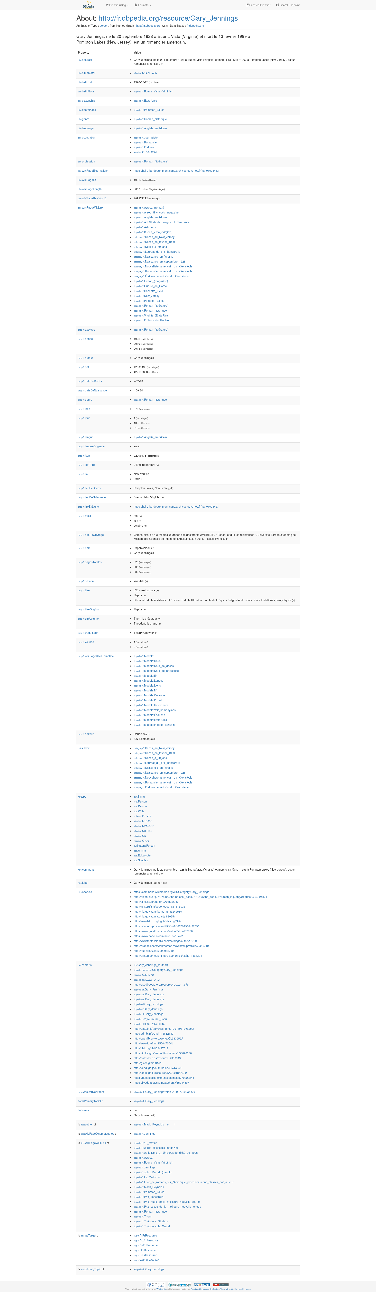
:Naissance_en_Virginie (154, 256)
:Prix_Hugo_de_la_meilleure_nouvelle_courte (167, 1202)
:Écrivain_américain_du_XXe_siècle (161, 276)
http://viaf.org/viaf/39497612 (151, 1048)
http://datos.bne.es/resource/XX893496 (158, 1058)
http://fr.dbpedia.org (148, 25)
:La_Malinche (147, 1177)
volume (86, 642)
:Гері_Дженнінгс (149, 1024)
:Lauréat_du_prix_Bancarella (157, 252)
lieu (83, 474)
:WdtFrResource (146, 1260)
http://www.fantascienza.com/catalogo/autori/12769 (165, 941)
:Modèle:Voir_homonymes (155, 710)
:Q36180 (143, 831)
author (87, 1124)
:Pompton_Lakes (149, 110)
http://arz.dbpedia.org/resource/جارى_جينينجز (161, 984)
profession (86, 161)
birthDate (85, 82)
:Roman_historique (150, 119)
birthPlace (86, 91)
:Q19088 (143, 821)
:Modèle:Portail (148, 700)
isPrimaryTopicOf (90, 1101)
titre (84, 590)
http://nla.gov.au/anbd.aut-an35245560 (158, 911)
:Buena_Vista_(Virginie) (153, 91)
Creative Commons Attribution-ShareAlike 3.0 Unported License (221, 1289)
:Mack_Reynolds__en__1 (154, 1124)
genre (83, 119)
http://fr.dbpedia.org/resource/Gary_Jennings (168, 18)
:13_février (145, 1143)
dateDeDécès (90, 381)
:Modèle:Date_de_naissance (156, 671)
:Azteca (143, 1157)
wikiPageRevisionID (92, 198)
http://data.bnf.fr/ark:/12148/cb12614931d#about (164, 1028)
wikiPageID (87, 180)
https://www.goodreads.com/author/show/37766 (163, 931)
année (85, 339)
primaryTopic (91, 1269)
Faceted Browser (259, 5)
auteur (85, 358)
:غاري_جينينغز (147, 979)
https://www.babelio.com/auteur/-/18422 (158, 936)
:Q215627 (144, 826)
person (104, 25)
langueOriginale (91, 446)
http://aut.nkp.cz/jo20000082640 (154, 951)
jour (84, 418)
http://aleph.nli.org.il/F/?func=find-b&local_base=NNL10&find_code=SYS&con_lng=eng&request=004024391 (200, 897)
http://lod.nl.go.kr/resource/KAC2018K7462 (160, 1073)
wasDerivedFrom (91, 1092)
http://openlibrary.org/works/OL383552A (158, 1038)
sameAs (85, 965)
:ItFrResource (145, 1250)
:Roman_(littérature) (151, 161)
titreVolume (88, 618)
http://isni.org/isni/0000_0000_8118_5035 (159, 906)
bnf (83, 367)
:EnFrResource (146, 1245)
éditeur (86, 734)
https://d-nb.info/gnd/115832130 (154, 1033)
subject (84, 748)
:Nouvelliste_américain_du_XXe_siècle (163, 266)
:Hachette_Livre (148, 291)
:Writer (140, 811)
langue (85, 437)
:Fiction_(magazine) (151, 281)
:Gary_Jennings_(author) (151, 965)
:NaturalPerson (144, 845)
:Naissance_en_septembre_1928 (159, 261)
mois (84, 516)
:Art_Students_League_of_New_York (161, 222)
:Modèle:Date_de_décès (154, 666)
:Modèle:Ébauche (149, 715)
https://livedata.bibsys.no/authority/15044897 (161, 1082)
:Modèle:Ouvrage (149, 695)
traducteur (88, 633)
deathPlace (87, 110)
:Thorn (143, 1216)
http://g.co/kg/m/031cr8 (148, 1063)
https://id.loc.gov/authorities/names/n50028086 (163, 1053)
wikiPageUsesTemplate (96, 656)
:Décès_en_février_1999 (154, 242)
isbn (84, 409)
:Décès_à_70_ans (150, 247)
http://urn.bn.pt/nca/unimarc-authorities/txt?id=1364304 (168, 956)
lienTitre (86, 465)
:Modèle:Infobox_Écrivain (154, 725)
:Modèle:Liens (147, 685)
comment (86, 869)
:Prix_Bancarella (149, 1197)
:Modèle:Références (151, 705)
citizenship (86, 100)
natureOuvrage (91, 535)
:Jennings (144, 1133)
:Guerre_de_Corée (150, 286)
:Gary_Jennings (149, 989)
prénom (86, 581)
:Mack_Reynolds (149, 1187)
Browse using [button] (117, 5)
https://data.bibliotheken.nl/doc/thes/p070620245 (164, 1078)
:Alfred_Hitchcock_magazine (156, 212)
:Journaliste (146, 137)
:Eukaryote (142, 855)
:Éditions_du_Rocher (151, 320)
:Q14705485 (145, 73)
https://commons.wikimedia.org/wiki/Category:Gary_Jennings (171, 892)
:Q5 (140, 836)
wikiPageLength (90, 189)
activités (86, 329)
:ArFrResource (145, 1235)
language (86, 128)
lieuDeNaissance (92, 497)
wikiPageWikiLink (90, 207)
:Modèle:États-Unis (150, 720)
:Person (140, 801)
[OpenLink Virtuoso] (155, 1284)
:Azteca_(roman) (149, 207)
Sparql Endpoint (289, 5)
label (83, 883)
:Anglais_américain (150, 128)
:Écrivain (144, 147)
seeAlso (85, 892)
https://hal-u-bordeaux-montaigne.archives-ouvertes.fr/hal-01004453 (176, 170)
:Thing (139, 796)
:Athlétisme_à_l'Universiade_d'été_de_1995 (166, 1152)
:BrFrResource (145, 1255)
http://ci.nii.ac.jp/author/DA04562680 (156, 902)
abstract (85, 60)
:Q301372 (144, 975)
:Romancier (146, 142)
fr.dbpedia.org (195, 25)
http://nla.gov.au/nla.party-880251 (154, 916)
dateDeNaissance (92, 390)
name (83, 1110)
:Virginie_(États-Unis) (152, 315)
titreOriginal (88, 609)
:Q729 (141, 841)
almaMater (86, 73)
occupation (87, 137)
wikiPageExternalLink (93, 170)
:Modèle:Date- (147, 661)
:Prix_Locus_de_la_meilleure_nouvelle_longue (167, 1206)
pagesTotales (90, 562)
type (82, 796)
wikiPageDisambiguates (97, 1133)
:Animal (140, 850)
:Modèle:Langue (149, 680)
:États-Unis (145, 100)
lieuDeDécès (89, 488)
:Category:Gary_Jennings (158, 970)
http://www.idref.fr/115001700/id (153, 1043)
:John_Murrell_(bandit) (153, 1172)
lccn (84, 455)
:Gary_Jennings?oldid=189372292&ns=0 (164, 1092)
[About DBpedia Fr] (88, 5)
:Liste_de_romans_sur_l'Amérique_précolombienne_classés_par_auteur (183, 1182)
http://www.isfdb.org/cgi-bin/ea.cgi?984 (158, 921)
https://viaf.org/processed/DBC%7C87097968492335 (166, 926)
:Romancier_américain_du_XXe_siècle (163, 271)
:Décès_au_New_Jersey (154, 237)
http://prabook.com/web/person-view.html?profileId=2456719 (171, 946)
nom (84, 548)
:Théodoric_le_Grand (152, 1226)
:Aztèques (145, 227)
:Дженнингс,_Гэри (150, 1019)
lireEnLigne (88, 506)
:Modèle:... (145, 656)
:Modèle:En (145, 676)
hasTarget (88, 1235)
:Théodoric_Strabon (151, 1221)
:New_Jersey (146, 296)
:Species (141, 860)
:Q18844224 (145, 152)
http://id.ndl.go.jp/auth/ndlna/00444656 (158, 1068)
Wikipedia (161, 1289)
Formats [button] (143, 5)
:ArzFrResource (146, 1240)
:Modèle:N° (145, 690)
